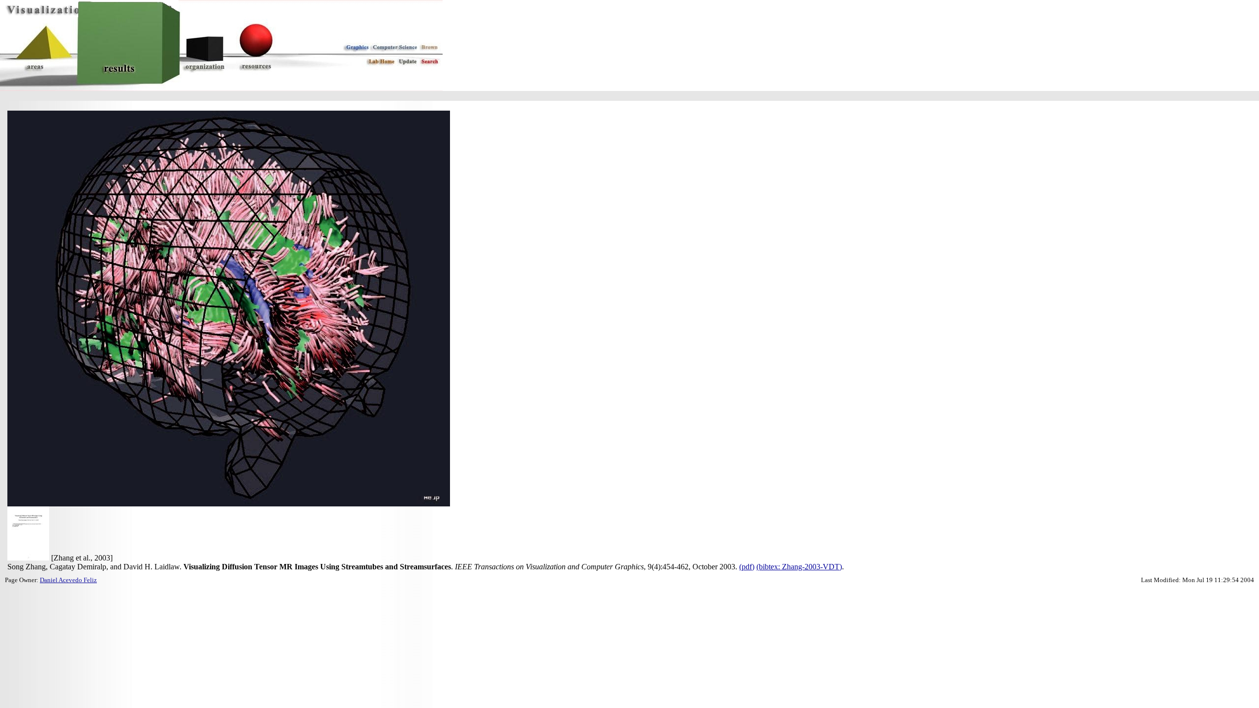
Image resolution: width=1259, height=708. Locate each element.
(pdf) (746, 566)
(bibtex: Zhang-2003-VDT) (799, 566)
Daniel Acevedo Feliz (68, 580)
